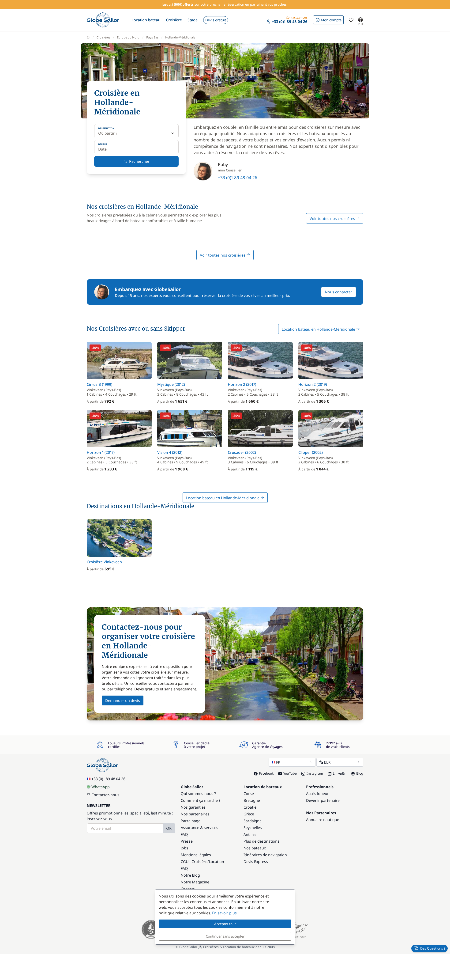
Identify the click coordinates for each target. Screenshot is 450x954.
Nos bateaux (255, 848)
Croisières (103, 37)
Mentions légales (196, 854)
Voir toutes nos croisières (333, 218)
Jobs (184, 848)
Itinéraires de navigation (265, 854)
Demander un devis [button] (122, 700)
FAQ (184, 834)
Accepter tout (225, 923)
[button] (146, 20)
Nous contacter (338, 292)
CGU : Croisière (194, 861)
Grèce (249, 814)
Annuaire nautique (322, 819)
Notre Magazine (195, 882)
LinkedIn (339, 773)
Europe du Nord (128, 37)
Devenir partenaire (323, 800)
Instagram (315, 773)
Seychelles (253, 827)
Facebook (266, 773)
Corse (249, 793)
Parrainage (190, 820)
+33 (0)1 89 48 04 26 (237, 177)
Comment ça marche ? (200, 800)
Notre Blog (190, 875)
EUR (327, 762)
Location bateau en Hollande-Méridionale (319, 329)
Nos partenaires (195, 814)
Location (216, 861)
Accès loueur (317, 793)
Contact (188, 888)
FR (278, 762)
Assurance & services (199, 827)
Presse (187, 841)
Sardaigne (253, 820)
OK (169, 828)
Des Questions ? (432, 948)
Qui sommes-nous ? (198, 793)
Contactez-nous (105, 794)
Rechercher (139, 161)
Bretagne (252, 800)
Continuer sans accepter (225, 936)
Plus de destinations (261, 841)
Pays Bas (152, 37)
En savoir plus (224, 913)
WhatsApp (100, 786)
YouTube (290, 773)
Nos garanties (193, 807)
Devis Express (256, 861)
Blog (359, 773)
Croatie (250, 807)
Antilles (250, 834)
